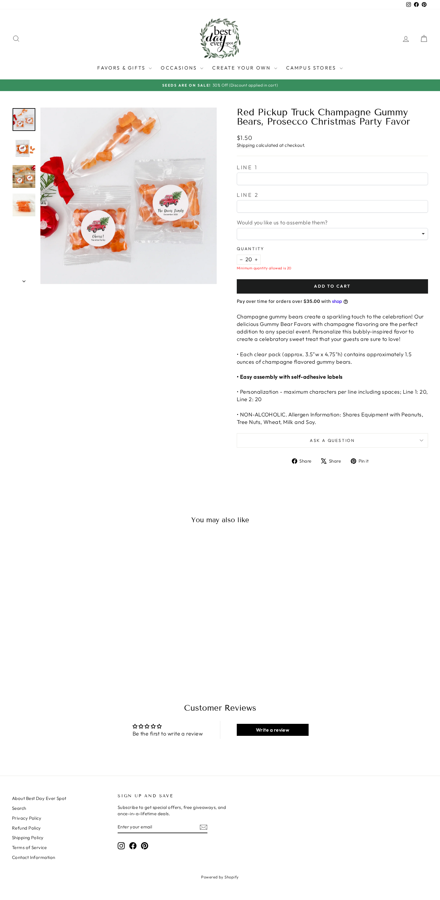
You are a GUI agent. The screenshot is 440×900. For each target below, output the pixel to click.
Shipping (246, 145)
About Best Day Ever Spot (39, 798)
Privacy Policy (26, 818)
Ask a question (332, 440)
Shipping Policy (28, 837)
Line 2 (248, 194)
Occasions (180, 68)
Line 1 (247, 167)
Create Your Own (242, 68)
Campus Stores (312, 68)
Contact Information (33, 857)
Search (19, 808)
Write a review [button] (272, 730)
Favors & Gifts (122, 68)
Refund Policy (26, 828)
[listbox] (332, 234)
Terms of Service (29, 847)
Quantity (250, 248)
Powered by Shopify (220, 877)
